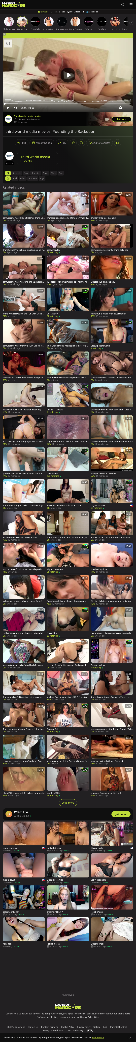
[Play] (68, 75)
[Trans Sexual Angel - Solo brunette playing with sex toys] (68, 526)
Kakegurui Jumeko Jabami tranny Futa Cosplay (24, 601)
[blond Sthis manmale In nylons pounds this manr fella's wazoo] (24, 782)
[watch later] (6, 195)
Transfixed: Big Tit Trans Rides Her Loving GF (112, 537)
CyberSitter (93, 1017)
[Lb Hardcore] (13, 5)
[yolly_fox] (24, 932)
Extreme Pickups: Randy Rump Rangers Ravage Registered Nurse (24, 378)
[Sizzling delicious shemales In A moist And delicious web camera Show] (112, 590)
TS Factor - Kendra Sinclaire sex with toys (67, 282)
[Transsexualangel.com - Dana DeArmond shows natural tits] (68, 207)
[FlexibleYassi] (112, 900)
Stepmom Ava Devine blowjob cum (20, 537)
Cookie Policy (67, 1026)
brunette (36, 173)
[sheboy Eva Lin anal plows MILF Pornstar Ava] (68, 686)
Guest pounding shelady (103, 282)
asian (45, 173)
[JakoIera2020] (68, 782)
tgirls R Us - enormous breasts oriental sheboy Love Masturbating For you (23, 633)
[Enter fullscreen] (128, 107)
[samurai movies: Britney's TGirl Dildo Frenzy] (24, 334)
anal (26, 173)
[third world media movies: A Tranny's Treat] (112, 430)
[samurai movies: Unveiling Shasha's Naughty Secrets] (68, 366)
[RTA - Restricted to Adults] (90, 1030)
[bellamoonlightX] (24, 900)
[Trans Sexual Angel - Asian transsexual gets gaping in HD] (24, 494)
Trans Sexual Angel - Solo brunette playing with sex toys (67, 537)
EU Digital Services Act (54, 1030)
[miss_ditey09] (24, 868)
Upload (97, 1026)
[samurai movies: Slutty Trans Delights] (112, 239)
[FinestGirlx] (68, 622)
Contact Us (33, 1026)
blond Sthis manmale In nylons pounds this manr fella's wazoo (24, 793)
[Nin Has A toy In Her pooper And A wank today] (68, 654)
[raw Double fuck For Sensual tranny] (112, 303)
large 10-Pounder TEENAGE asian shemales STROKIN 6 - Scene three (68, 441)
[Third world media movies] (8, 119)
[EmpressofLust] (112, 654)
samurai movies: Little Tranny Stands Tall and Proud (111, 729)
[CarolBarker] (68, 462)
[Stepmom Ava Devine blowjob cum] (24, 526)
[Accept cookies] (130, 1038)
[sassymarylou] (68, 239)
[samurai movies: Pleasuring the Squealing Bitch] (24, 271)
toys (53, 173)
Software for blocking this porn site (54, 1017)
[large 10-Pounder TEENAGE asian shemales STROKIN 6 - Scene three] (68, 430)
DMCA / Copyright (16, 1026)
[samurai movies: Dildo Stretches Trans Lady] (24, 207)
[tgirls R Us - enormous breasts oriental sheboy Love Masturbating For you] (24, 622)
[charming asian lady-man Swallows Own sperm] (24, 750)
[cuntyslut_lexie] (68, 837)
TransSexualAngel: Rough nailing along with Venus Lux (24, 250)
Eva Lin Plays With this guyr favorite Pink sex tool (23, 441)
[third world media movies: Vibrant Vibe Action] (112, 398)
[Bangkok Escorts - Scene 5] (112, 462)
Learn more (98, 1037)
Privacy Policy (84, 1026)
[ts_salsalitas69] (112, 494)
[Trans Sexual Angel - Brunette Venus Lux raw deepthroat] (112, 686)
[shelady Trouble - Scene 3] (112, 207)
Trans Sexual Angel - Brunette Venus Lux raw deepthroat (112, 697)
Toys (42, 178)
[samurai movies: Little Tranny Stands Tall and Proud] (112, 718)
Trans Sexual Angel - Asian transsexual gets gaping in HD (24, 505)
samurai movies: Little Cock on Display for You (67, 761)
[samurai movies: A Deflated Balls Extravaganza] (24, 654)
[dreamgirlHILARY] (68, 900)
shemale (17, 173)
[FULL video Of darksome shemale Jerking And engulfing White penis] (24, 558)
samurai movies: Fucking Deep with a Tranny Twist (111, 378)
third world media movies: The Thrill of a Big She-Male (67, 346)
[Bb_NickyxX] (68, 303)
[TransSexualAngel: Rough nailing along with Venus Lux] (24, 239)
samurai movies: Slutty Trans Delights (109, 250)
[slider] (68, 104)
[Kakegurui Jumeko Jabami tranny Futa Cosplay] (24, 590)
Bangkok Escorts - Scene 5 (103, 474)
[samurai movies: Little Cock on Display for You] (68, 750)
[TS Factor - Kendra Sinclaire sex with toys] (68, 271)
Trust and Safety (75, 1030)
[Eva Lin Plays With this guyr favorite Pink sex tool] (24, 430)
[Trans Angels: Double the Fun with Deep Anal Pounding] (24, 303)
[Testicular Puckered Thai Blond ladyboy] (24, 398)
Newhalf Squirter (99, 569)
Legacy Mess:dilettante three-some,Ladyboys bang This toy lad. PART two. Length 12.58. (111, 633)
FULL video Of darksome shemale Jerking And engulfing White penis (24, 569)
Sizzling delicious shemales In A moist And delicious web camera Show (111, 601)
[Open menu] (131, 5)
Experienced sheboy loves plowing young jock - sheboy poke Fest (68, 601)
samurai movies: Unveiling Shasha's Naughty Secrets (68, 378)
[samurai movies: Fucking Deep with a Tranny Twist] (112, 366)
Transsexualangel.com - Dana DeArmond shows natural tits (67, 218)
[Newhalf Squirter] (112, 558)
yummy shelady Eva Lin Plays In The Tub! (23, 474)
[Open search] (123, 5)
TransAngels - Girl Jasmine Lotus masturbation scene (24, 697)
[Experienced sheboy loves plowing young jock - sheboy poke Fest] (68, 590)
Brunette (33, 178)
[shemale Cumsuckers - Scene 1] (112, 782)
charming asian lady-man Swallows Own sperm (24, 761)
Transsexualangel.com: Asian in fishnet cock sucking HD (24, 729)
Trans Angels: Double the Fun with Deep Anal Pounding (24, 314)
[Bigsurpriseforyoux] (112, 334)
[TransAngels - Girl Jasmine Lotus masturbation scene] (24, 686)
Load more (68, 802)
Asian (22, 178)
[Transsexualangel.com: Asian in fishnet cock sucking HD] (24, 718)
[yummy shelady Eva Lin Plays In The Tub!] (24, 462)
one (61, 173)
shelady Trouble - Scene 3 (103, 218)
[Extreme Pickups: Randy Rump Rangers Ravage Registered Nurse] (24, 366)
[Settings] (120, 107)
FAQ (105, 1026)
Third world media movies (27, 116)
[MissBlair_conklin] (68, 868)
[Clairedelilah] (112, 837)
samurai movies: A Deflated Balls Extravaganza (24, 665)
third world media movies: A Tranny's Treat (112, 441)
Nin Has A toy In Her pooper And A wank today (68, 665)
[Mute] (15, 107)
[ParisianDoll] (68, 718)
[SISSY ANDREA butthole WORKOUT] (68, 494)
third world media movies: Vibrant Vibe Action (112, 410)
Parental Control (118, 1026)
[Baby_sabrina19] (112, 868)
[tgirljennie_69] (68, 932)
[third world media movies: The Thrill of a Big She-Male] (68, 334)
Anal (15, 178)
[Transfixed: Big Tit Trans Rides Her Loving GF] (112, 526)
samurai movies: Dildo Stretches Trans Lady (23, 218)
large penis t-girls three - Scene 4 (107, 761)
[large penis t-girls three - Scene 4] (112, 750)
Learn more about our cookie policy (112, 1013)
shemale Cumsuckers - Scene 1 (106, 793)
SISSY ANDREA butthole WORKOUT (64, 505)
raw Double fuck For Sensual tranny (108, 314)
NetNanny (82, 1017)
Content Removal (49, 1026)
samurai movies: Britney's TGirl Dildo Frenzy (24, 346)
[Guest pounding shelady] (112, 271)
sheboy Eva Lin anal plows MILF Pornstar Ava (68, 697)
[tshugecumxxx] (24, 837)
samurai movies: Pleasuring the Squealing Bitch (23, 282)
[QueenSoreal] (112, 932)
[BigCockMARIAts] (68, 558)
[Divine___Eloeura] (68, 398)
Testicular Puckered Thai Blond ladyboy (22, 410)
